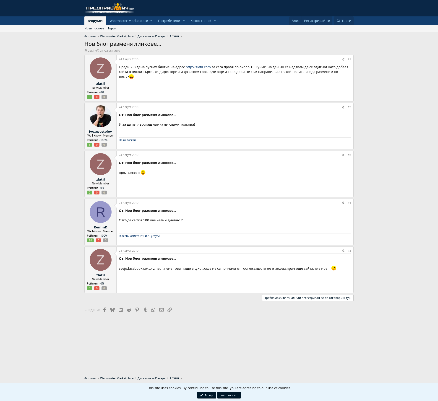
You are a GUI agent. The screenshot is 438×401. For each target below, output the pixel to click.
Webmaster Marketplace (129, 20)
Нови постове (94, 28)
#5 (349, 251)
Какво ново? (200, 20)
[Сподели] (343, 59)
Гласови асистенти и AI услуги (139, 236)
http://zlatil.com (198, 67)
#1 (349, 59)
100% (103, 140)
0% (102, 92)
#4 (349, 203)
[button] (151, 20)
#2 (349, 107)
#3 (349, 155)
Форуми (95, 20)
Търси (112, 28)
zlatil (91, 51)
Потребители (169, 20)
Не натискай (127, 140)
